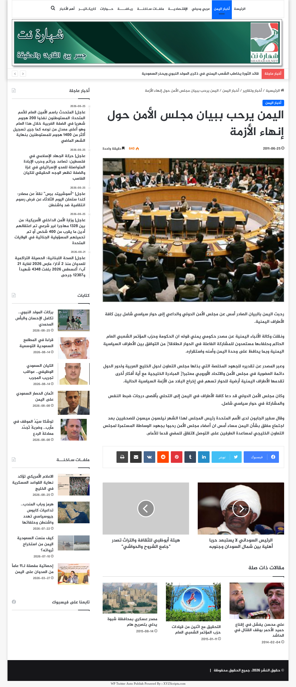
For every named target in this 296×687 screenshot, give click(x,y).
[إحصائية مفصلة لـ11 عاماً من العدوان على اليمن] (74, 574)
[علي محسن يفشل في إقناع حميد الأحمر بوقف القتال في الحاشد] (257, 601)
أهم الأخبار (67, 9)
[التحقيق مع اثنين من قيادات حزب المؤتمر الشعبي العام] (193, 602)
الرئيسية (273, 91)
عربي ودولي (201, 9)
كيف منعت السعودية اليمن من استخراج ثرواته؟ (35, 544)
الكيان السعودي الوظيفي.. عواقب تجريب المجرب (38, 371)
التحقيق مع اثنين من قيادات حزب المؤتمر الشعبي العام (196, 630)
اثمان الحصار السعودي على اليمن (34, 396)
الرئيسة (239, 9)
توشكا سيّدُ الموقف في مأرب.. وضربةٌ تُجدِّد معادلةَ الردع (33, 427)
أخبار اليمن (222, 9)
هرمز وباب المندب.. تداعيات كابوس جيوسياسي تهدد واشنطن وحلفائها (37, 513)
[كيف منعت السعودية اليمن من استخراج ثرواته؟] (74, 542)
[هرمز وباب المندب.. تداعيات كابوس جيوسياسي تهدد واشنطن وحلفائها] (74, 512)
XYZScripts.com (174, 684)
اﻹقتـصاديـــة (178, 9)
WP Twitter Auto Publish (127, 684)
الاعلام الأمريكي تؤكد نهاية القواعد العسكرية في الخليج (32, 482)
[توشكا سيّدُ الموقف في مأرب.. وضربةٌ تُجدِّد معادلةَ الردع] (74, 430)
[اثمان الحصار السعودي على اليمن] (74, 403)
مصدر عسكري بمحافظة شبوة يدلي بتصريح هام (132, 622)
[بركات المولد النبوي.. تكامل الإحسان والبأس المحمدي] (74, 320)
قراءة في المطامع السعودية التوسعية (36, 343)
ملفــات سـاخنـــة (150, 9)
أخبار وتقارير (252, 91)
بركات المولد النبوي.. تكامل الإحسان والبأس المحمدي (34, 318)
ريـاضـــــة (125, 9)
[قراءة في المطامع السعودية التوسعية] (74, 348)
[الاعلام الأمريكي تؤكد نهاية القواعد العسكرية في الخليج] (74, 485)
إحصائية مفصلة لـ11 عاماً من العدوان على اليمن (32, 569)
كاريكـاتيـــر (87, 9)
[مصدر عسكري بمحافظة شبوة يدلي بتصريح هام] (130, 598)
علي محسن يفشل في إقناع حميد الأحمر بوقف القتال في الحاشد (259, 630)
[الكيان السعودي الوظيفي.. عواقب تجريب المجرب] (74, 374)
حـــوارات (106, 9)
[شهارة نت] (148, 43)
